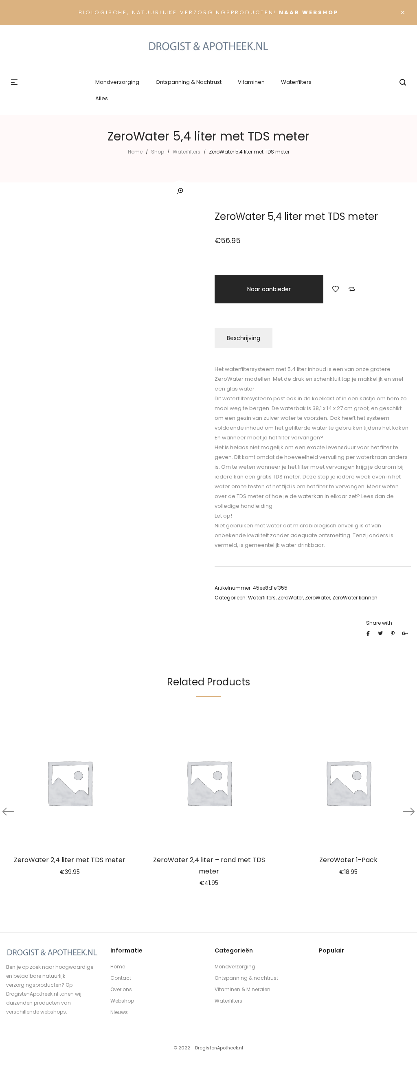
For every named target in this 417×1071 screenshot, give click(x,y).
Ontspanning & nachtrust (246, 977)
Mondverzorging (235, 966)
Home (135, 151)
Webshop (122, 1000)
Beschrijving (243, 338)
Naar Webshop (309, 12)
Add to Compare (352, 289)
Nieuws (119, 1012)
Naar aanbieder (269, 289)
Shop (157, 151)
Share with (379, 622)
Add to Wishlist (335, 289)
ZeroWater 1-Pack (348, 860)
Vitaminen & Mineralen (242, 989)
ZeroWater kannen (354, 597)
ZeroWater (290, 597)
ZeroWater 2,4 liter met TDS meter (69, 860)
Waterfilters (186, 151)
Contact (120, 977)
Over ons (121, 989)
